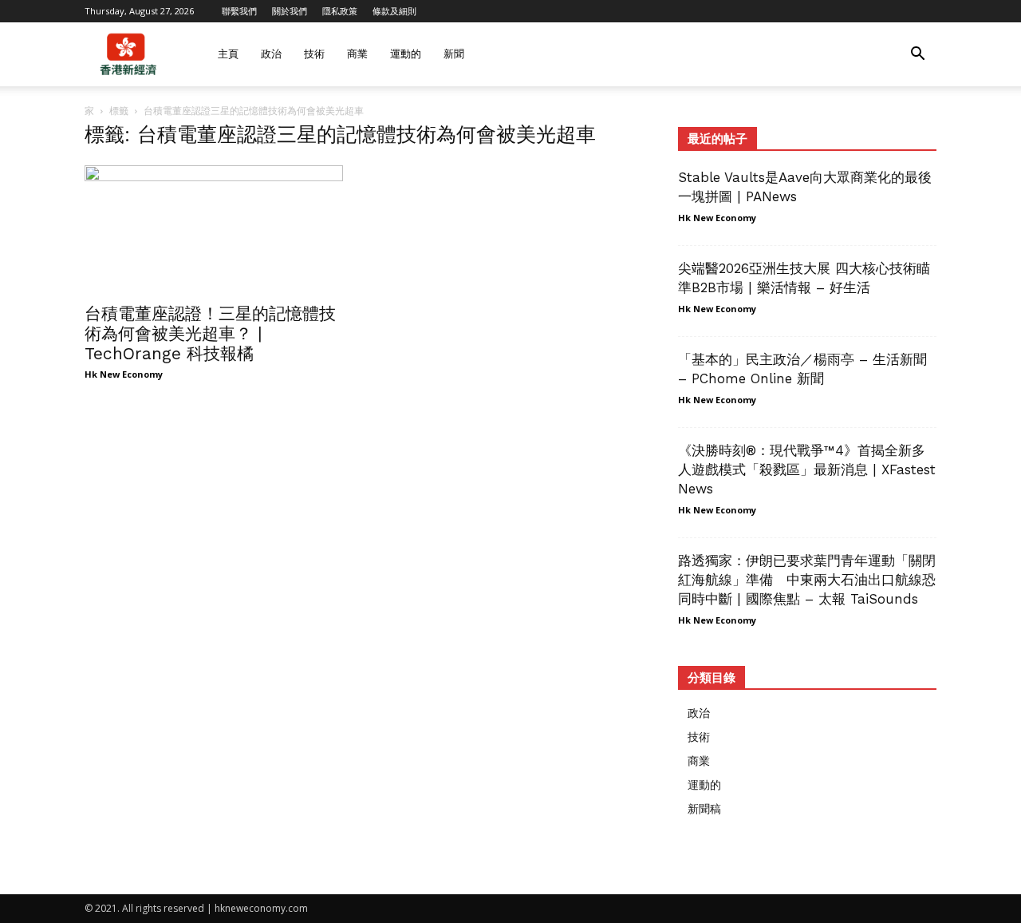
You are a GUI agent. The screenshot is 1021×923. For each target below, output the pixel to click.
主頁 (228, 54)
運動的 (405, 54)
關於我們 (289, 11)
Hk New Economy (124, 374)
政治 (271, 54)
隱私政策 (339, 11)
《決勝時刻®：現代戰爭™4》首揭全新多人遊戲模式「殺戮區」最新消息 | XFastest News (807, 469)
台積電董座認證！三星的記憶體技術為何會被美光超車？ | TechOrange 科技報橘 (210, 333)
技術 (314, 54)
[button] (917, 55)
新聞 (453, 54)
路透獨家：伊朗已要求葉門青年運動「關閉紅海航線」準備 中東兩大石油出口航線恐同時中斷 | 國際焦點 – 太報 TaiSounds (807, 580)
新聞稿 (704, 808)
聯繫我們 (239, 11)
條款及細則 (394, 11)
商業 (357, 54)
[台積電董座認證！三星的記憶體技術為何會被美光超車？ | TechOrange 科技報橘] (214, 229)
